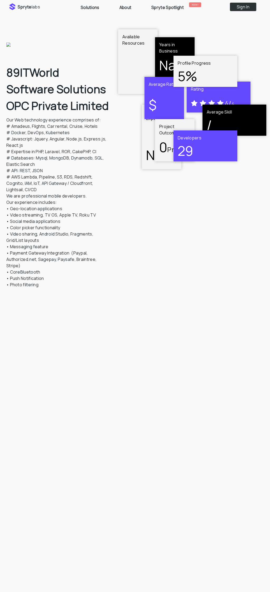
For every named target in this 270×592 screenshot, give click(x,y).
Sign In (243, 7)
